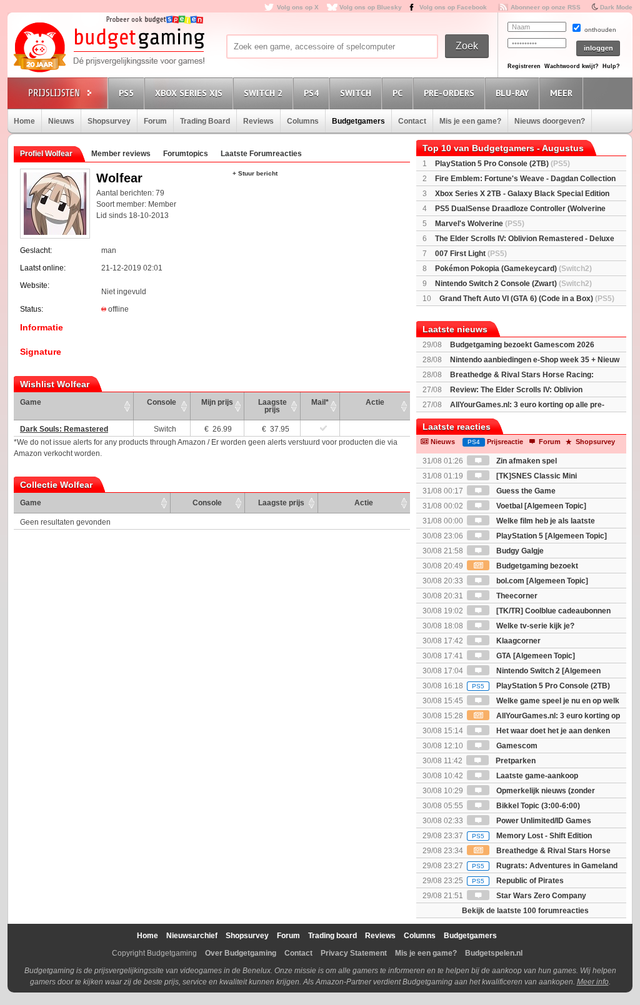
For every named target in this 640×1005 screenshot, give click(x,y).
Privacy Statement (354, 953)
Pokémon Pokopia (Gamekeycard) (513, 268)
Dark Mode (616, 7)
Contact (412, 121)
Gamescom (516, 745)
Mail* (320, 402)
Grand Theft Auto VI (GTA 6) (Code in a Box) (526, 298)
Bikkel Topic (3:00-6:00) (537, 805)
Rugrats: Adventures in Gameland (545, 865)
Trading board (332, 935)
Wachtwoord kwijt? (571, 66)
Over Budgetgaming (240, 953)
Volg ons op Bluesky (370, 7)
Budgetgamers (358, 121)
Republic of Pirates (518, 880)
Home (24, 121)
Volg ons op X (298, 7)
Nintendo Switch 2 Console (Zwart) (513, 283)
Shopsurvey (109, 121)
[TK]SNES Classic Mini (535, 476)
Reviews (258, 121)
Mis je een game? (470, 121)
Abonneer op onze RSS (546, 7)
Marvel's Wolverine (479, 223)
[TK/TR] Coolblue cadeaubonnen (552, 610)
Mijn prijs (217, 402)
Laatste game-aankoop (536, 775)
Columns (303, 121)
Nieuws (61, 121)
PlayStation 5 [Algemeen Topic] (550, 536)
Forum (155, 121)
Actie (375, 402)
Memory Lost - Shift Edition (532, 835)
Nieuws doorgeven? (549, 121)
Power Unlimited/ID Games (542, 820)
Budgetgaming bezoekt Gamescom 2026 (522, 344)
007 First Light (471, 253)
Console (161, 402)
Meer (561, 93)
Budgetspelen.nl (493, 953)
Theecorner (516, 596)
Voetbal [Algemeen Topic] (540, 506)
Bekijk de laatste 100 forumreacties (525, 910)
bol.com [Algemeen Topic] (541, 581)
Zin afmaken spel (525, 461)
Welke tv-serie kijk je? (534, 625)
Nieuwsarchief (192, 935)
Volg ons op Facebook (453, 7)
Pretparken (515, 760)
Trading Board (205, 121)
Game (30, 402)
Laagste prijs (272, 406)
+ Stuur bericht (255, 173)
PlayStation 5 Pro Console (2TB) (502, 163)
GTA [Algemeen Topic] (534, 655)
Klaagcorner (517, 640)
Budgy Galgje (519, 551)
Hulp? (611, 66)
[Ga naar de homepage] (109, 48)
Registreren (524, 66)
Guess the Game (525, 491)
